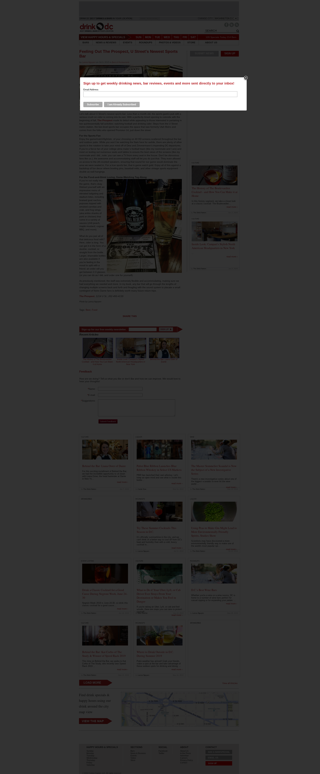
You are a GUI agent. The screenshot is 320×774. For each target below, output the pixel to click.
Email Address (90, 89)
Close (245, 78)
